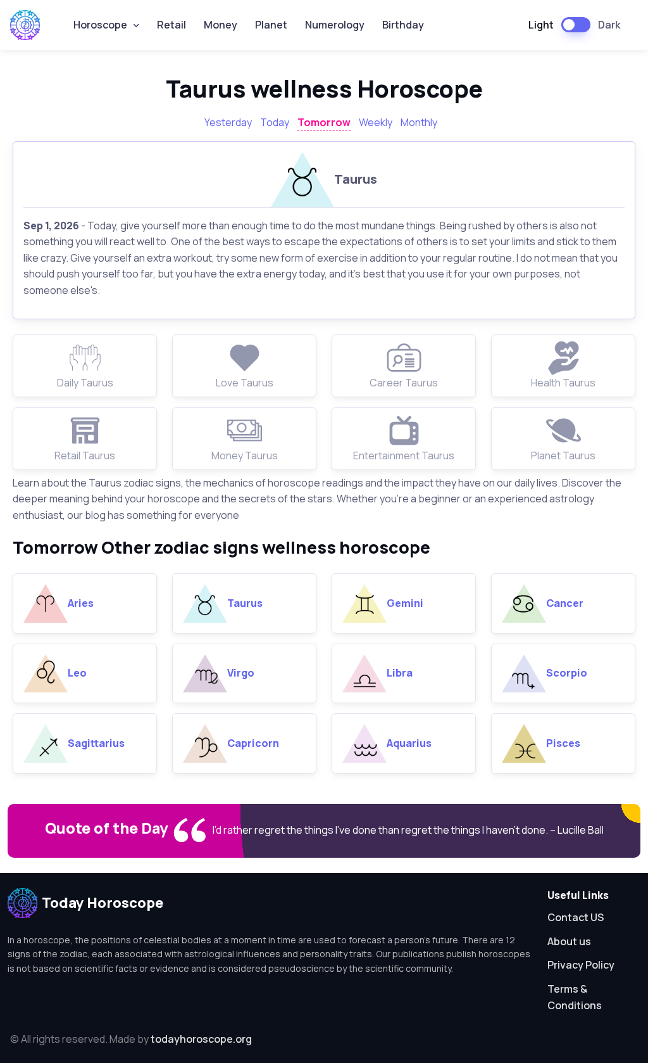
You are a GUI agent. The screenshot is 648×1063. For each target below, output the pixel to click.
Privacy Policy (580, 965)
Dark (609, 25)
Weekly (375, 122)
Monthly (419, 122)
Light (541, 25)
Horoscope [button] (100, 25)
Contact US (575, 917)
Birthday (403, 25)
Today (274, 122)
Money (220, 25)
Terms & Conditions (574, 997)
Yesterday (228, 122)
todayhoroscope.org (201, 1039)
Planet (271, 25)
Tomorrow (324, 122)
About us (569, 941)
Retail (171, 25)
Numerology (334, 25)
